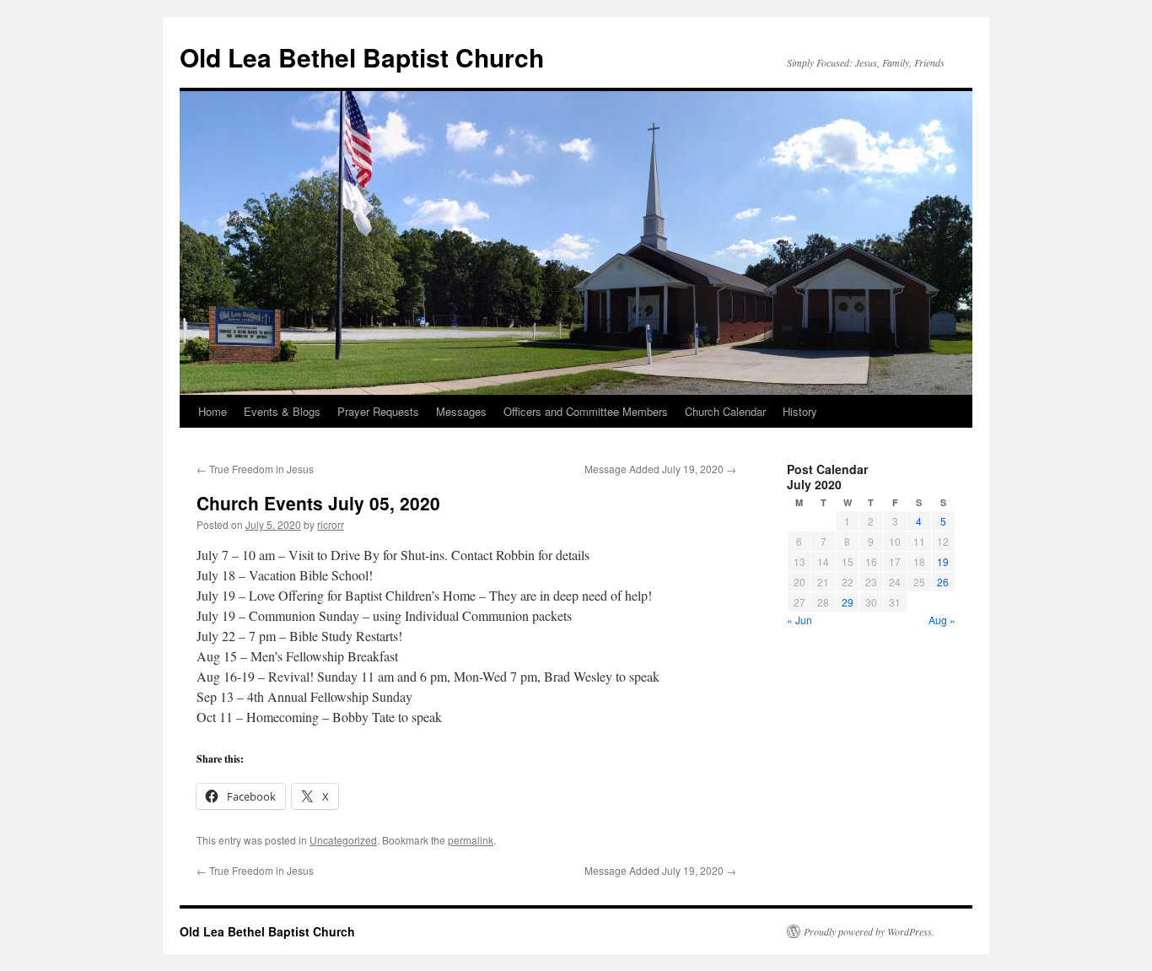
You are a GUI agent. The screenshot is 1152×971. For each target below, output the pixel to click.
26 (943, 582)
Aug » (942, 619)
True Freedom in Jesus (255, 468)
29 (847, 602)
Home (212, 411)
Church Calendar (725, 411)
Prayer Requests (378, 411)
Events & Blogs (282, 411)
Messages (461, 411)
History (800, 411)
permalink (470, 840)
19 (943, 561)
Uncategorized (343, 840)
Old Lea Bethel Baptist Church (362, 57)
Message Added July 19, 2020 (660, 468)
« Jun (799, 619)
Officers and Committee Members (585, 411)
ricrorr (330, 524)
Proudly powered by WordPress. (869, 931)
